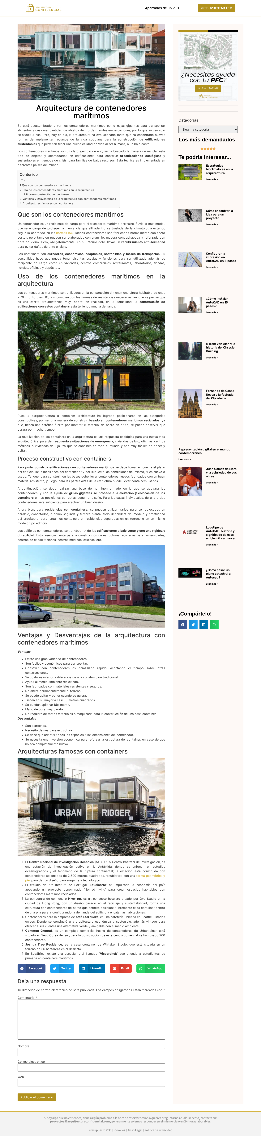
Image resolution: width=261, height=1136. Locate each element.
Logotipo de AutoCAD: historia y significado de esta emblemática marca (220, 533)
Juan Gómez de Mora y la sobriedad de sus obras (221, 472)
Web (21, 1076)
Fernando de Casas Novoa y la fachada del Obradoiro (220, 394)
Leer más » (212, 179)
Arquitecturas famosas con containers (48, 203)
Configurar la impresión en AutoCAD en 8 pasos (221, 257)
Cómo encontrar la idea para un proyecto (219, 214)
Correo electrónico (31, 1061)
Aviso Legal (134, 1130)
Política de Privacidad (158, 1130)
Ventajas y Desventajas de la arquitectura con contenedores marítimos (69, 198)
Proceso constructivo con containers (48, 194)
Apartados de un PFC (162, 8)
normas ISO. (64, 233)
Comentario (27, 997)
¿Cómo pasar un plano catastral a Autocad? (218, 573)
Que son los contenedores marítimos (46, 185)
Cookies (119, 1130)
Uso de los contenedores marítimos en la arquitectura (58, 190)
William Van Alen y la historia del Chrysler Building (221, 347)
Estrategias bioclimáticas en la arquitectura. (219, 169)
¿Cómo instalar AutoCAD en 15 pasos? (217, 302)
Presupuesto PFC (100, 1130)
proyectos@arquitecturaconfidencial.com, (80, 1121)
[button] (32, 968)
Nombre (23, 1046)
